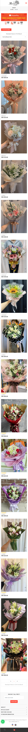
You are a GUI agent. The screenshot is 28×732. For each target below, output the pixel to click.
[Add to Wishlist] (25, 72)
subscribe (14, 701)
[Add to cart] (25, 69)
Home (11, 9)
